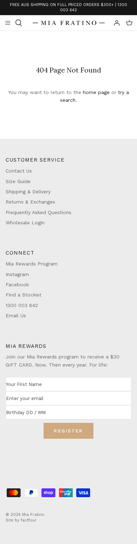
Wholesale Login (25, 222)
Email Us (16, 315)
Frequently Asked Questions (38, 212)
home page (96, 92)
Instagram (17, 274)
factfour (29, 520)
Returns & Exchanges (30, 202)
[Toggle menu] (7, 23)
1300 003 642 (22, 305)
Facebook (17, 284)
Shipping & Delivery (28, 191)
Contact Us (19, 171)
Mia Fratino (33, 514)
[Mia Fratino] (69, 23)
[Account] (114, 23)
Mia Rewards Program (32, 264)
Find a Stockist (23, 295)
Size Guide (18, 181)
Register (68, 430)
